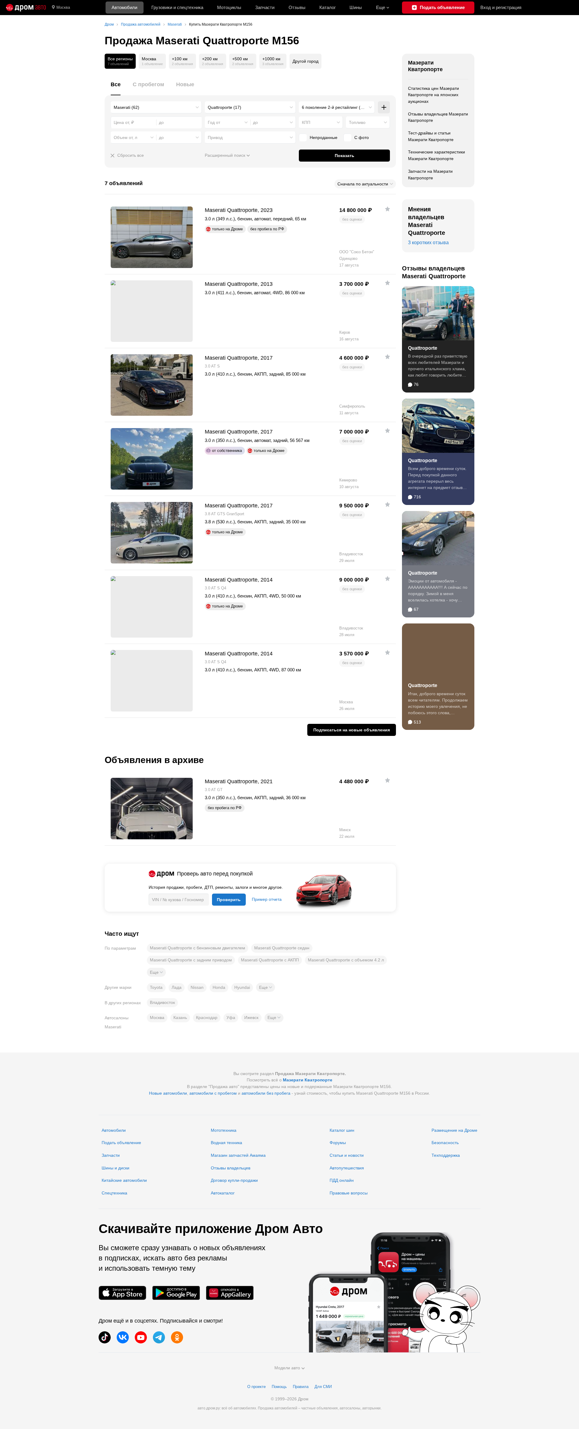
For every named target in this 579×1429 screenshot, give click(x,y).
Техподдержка (446, 1155)
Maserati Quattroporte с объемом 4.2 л (346, 959)
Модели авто (287, 1367)
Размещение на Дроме (454, 1130)
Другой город (305, 61)
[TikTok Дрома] (105, 1337)
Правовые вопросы (349, 1193)
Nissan (197, 987)
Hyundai (242, 987)
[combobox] (156, 107)
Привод (215, 137)
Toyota (156, 987)
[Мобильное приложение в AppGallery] (230, 1292)
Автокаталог (223, 1193)
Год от (214, 122)
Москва (63, 7)
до (255, 122)
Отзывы (297, 7)
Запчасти (264, 7)
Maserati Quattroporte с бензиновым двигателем (197, 947)
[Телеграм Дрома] (159, 1337)
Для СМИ (323, 1386)
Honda (219, 987)
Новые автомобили (168, 1093)
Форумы (338, 1142)
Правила (300, 1386)
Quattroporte (422, 348)
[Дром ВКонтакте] (123, 1337)
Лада (177, 987)
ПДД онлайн (342, 1180)
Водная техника (226, 1142)
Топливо (357, 122)
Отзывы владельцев (230, 1168)
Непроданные (323, 137)
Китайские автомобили (124, 1180)
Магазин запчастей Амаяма (238, 1155)
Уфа (230, 1017)
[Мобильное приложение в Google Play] (176, 1292)
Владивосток (162, 1002)
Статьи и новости (347, 1155)
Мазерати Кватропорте (425, 66)
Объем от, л (125, 137)
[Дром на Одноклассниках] (177, 1337)
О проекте (256, 1386)
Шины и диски (115, 1168)
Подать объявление (121, 1142)
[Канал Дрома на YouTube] (141, 1337)
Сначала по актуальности (362, 183)
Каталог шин (342, 1130)
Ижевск (251, 1017)
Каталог (327, 7)
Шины (356, 7)
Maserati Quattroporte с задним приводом (191, 959)
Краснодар (206, 1017)
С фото (361, 137)
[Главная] (26, 7)
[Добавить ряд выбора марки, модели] (384, 107)
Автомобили (124, 7)
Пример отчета (267, 899)
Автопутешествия (347, 1168)
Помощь (279, 1386)
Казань (180, 1017)
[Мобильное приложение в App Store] (122, 1292)
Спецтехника (114, 1193)
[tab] (116, 88)
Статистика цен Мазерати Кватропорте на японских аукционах (433, 95)
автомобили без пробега (266, 1093)
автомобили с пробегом (213, 1093)
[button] (156, 972)
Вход (500, 7)
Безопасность (445, 1142)
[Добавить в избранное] (387, 209)
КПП (306, 122)
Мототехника (223, 1130)
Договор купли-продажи (234, 1180)
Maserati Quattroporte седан (281, 947)
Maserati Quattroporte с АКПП (270, 959)
